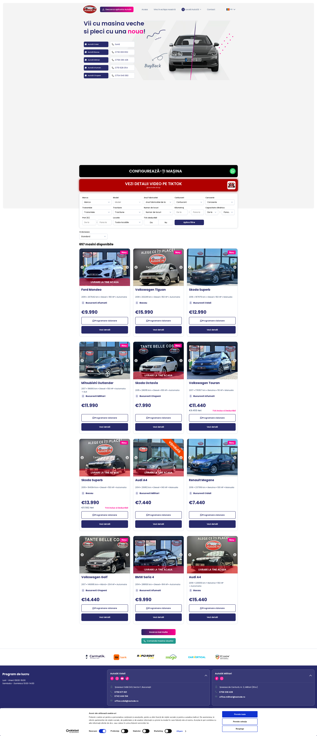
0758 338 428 (226, 692)
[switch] (124, 731)
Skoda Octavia (146, 383)
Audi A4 (141, 480)
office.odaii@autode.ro (126, 701)
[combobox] (97, 202)
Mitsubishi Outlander (97, 383)
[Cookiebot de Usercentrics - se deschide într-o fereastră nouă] (72, 731)
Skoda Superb (199, 290)
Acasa (145, 9)
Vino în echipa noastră (165, 9)
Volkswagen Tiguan (150, 290)
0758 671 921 (120, 692)
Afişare (179, 731)
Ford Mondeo (91, 290)
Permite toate (240, 714)
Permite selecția (240, 722)
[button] (158, 676)
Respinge (240, 729)
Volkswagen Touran (204, 383)
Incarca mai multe (158, 632)
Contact (211, 9)
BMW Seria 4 (144, 577)
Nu (166, 222)
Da (151, 222)
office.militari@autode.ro (232, 696)
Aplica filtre (189, 222)
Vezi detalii (104, 329)
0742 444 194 (121, 696)
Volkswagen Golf (94, 577)
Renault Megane (201, 480)
